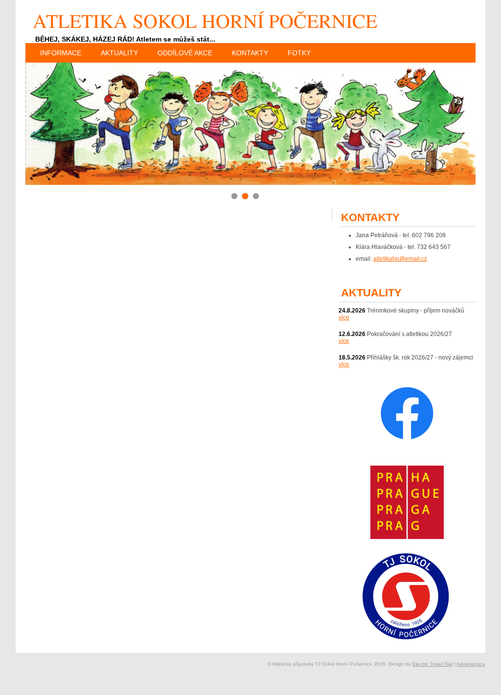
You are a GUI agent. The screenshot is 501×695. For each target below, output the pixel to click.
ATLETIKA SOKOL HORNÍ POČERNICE (205, 20)
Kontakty (250, 53)
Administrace (470, 664)
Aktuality (119, 53)
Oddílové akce (185, 53)
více (344, 317)
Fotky (299, 53)
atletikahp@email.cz (400, 258)
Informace (60, 53)
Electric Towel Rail (432, 664)
